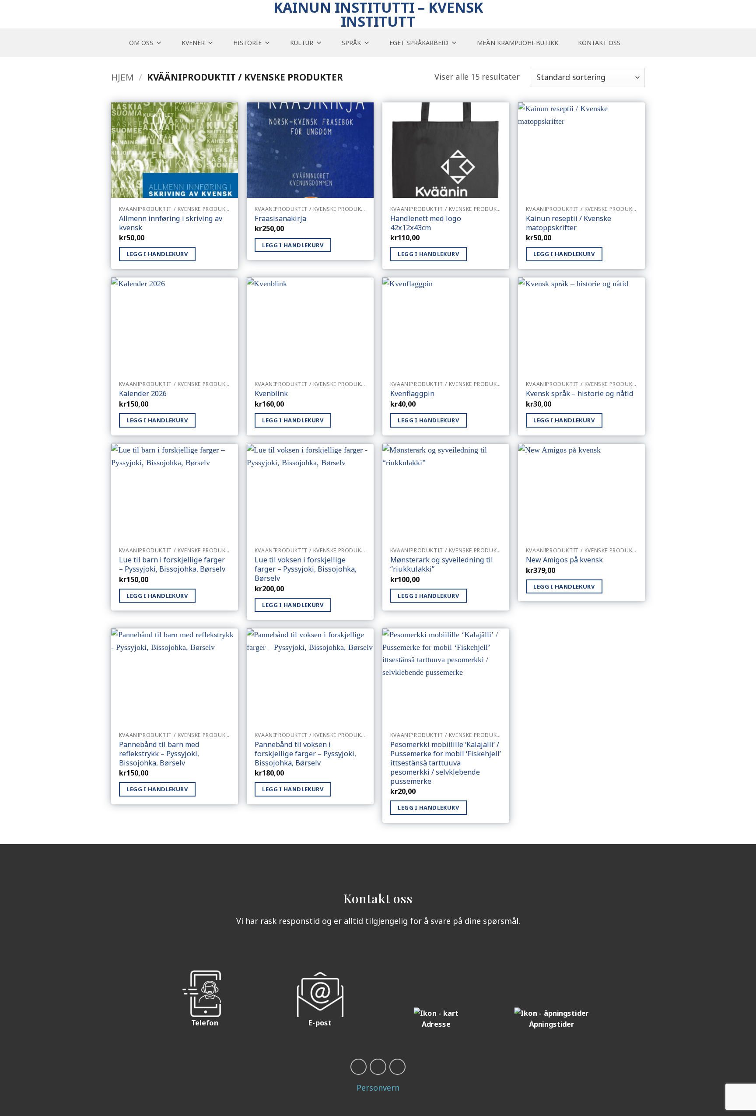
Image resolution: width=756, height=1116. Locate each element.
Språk (351, 43)
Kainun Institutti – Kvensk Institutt (378, 14)
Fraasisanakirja (280, 218)
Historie (247, 43)
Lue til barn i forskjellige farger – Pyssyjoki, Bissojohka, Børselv (172, 564)
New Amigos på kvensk (564, 560)
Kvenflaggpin (412, 393)
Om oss (141, 43)
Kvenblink (271, 393)
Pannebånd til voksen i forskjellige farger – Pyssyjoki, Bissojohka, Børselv (305, 754)
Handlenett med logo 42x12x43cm (425, 223)
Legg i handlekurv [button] (157, 254)
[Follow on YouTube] (378, 1067)
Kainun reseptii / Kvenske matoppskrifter (568, 223)
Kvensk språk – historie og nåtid (580, 393)
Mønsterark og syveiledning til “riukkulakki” (441, 564)
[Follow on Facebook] (358, 1067)
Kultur (301, 43)
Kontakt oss (599, 43)
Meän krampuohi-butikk (517, 43)
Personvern (378, 1087)
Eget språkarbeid (418, 43)
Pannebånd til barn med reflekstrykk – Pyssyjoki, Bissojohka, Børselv (159, 754)
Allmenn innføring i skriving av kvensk (170, 223)
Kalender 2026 (143, 393)
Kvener (193, 43)
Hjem (122, 77)
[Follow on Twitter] (397, 1067)
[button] (640, 43)
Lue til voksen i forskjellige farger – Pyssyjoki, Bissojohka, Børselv (306, 569)
